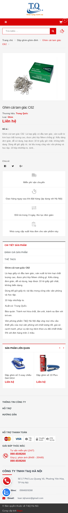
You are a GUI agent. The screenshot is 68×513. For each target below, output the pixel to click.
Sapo (20, 510)
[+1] (21, 166)
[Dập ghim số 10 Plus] (49, 363)
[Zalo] (6, 492)
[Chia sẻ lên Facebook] (5, 166)
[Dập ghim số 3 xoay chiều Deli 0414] (18, 363)
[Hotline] (7, 481)
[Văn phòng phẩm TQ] (34, 9)
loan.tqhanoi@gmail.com (30, 498)
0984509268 (26, 490)
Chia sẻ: (6, 161)
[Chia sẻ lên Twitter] (13, 166)
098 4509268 (18, 454)
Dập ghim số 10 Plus (47, 375)
